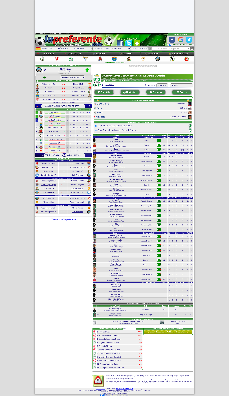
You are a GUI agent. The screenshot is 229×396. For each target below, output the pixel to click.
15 (74, 112)
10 (74, 128)
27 (87, 128)
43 (87, 135)
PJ (169, 135)
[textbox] (171, 49)
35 (87, 131)
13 (74, 120)
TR (191, 135)
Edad (164, 135)
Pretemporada (180, 54)
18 (87, 112)
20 (70, 112)
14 (80, 151)
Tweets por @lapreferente (63, 219)
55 (83, 112)
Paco (99, 108)
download (89, 106)
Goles (182, 135)
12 (80, 135)
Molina (100, 112)
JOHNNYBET (48, 54)
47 (83, 116)
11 (80, 139)
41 (83, 128)
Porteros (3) (148, 137)
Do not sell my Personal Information (117, 395)
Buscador (153, 54)
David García (103, 104)
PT (173, 135)
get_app (90, 81)
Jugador (116, 135)
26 (87, 120)
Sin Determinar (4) (148, 282)
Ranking (127, 54)
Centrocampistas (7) (148, 198)
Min (176, 135)
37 (83, 124)
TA (188, 135)
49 (87, 151)
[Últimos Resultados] (37, 106)
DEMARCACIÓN (148, 135)
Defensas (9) (148, 153)
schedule (37, 81)
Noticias (101, 54)
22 (87, 124)
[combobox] (171, 49)
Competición (74, 54)
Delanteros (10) (148, 233)
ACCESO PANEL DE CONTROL (182, 44)
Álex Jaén (100, 117)
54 (87, 139)
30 (83, 131)
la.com (100, 389)
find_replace (192, 49)
